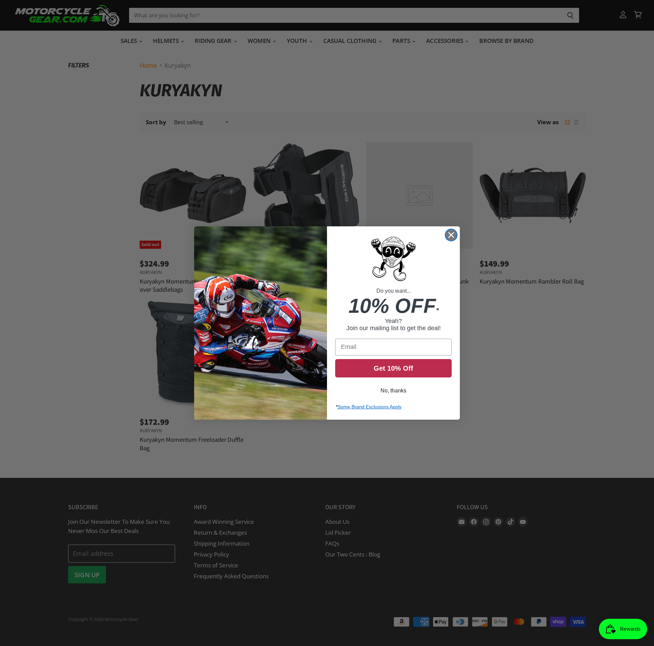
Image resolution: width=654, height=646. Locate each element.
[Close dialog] (451, 235)
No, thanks (393, 390)
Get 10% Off (393, 368)
